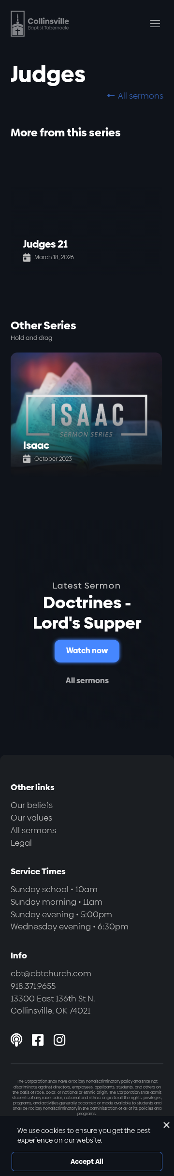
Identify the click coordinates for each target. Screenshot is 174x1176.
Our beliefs (32, 805)
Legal (21, 843)
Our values (31, 817)
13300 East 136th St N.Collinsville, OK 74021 (53, 1005)
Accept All (87, 1161)
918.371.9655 (33, 986)
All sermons (135, 96)
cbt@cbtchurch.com (51, 973)
